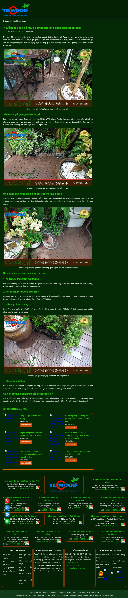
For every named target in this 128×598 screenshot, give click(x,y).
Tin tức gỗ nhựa (19, 21)
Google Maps (117, 567)
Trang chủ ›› (7, 21)
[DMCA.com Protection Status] (107, 579)
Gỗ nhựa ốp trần (25, 573)
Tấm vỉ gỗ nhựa (25, 577)
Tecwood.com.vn (73, 565)
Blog (4, 575)
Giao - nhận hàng (102, 561)
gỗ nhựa (37, 557)
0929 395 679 (72, 562)
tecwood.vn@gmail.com (76, 568)
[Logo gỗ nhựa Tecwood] (16, 16)
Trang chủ (6, 555)
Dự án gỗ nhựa (8, 568)
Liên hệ (5, 558)
